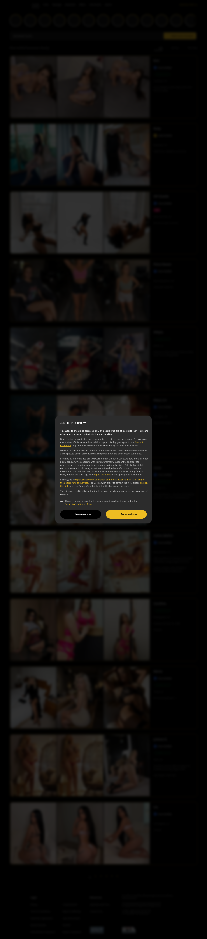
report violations (102, 474)
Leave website (83, 514)
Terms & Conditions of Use (78, 504)
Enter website (129, 514)
